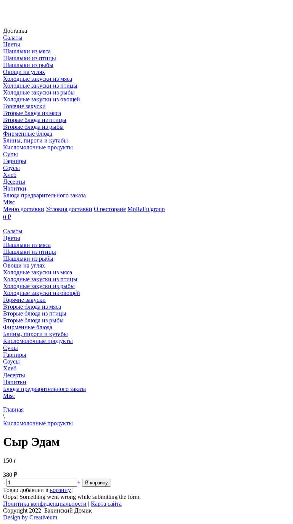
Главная (13, 409)
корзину (60, 490)
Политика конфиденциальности (45, 503)
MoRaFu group (146, 209)
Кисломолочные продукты (38, 423)
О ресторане (110, 209)
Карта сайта (106, 503)
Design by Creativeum (30, 517)
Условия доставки (69, 209)
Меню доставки (23, 209)
